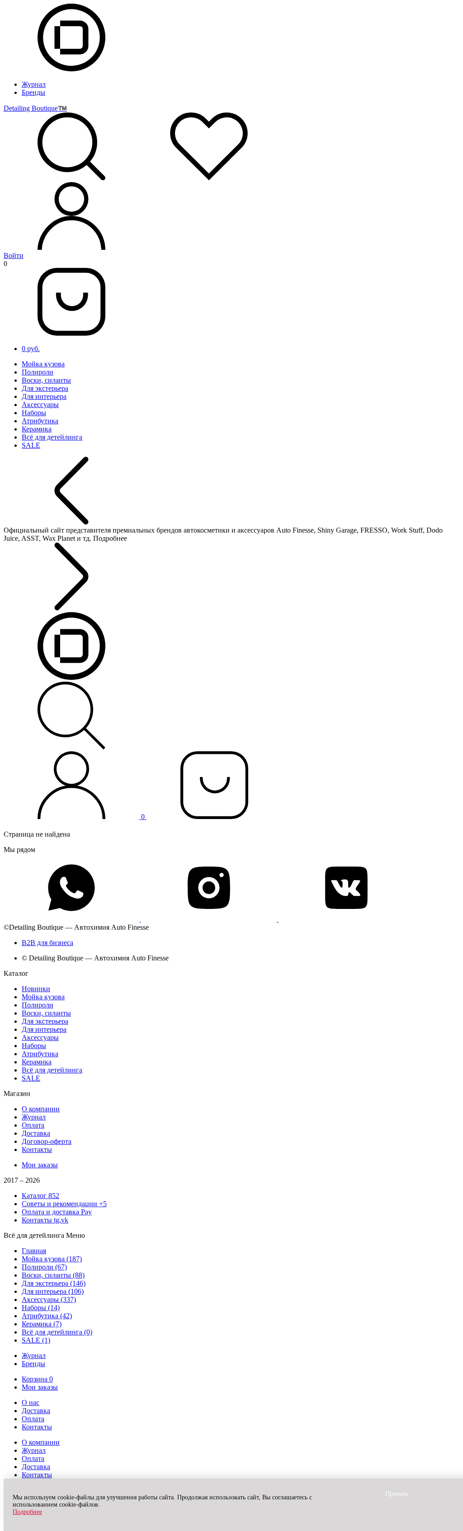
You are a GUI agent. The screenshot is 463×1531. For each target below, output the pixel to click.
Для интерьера (44, 396)
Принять (396, 1493)
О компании (41, 1109)
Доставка (36, 1133)
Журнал (34, 84)
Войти (14, 255)
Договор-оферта (46, 1141)
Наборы (34, 413)
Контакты (37, 1149)
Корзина (37, 1379)
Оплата (33, 1125)
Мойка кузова (43, 364)
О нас (30, 1402)
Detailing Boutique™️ (35, 108)
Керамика (37, 429)
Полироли (37, 372)
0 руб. (31, 348)
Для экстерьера (45, 388)
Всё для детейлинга (52, 437)
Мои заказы (40, 1165)
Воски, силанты (46, 380)
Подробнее (27, 1511)
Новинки (36, 989)
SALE (31, 445)
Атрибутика (40, 421)
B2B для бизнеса (47, 942)
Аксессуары (40, 404)
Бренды (33, 92)
